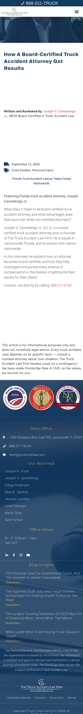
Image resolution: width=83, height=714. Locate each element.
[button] (76, 11)
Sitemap (72, 697)
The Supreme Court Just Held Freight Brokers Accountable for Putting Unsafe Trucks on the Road (42, 596)
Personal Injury (42, 170)
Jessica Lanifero (17, 499)
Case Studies (21, 170)
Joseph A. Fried (17, 471)
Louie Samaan (15, 506)
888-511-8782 (61, 285)
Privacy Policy (57, 697)
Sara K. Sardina (16, 492)
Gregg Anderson (17, 485)
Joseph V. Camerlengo (22, 478)
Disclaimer (40, 697)
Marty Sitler (13, 513)
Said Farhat (13, 520)
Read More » (13, 582)
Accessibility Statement (19, 697)
